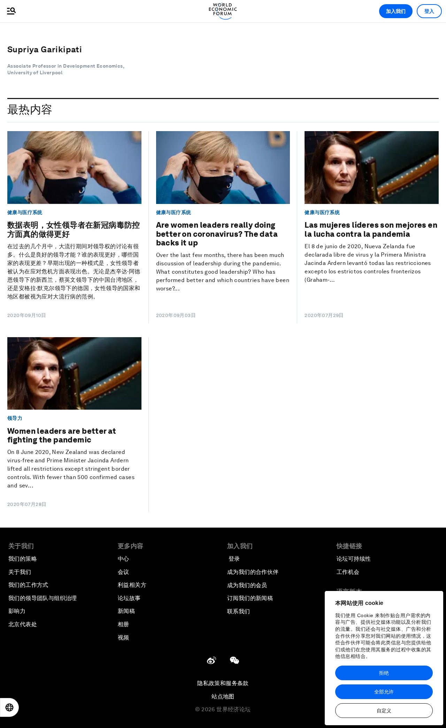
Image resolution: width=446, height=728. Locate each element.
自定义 (384, 710)
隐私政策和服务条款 (223, 683)
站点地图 (223, 696)
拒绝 (384, 673)
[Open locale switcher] (9, 707)
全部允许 (384, 692)
